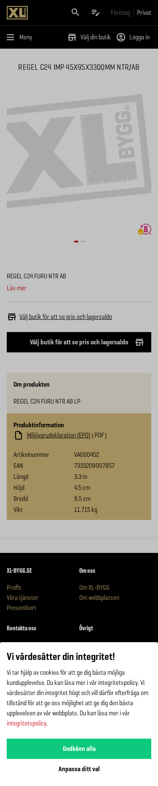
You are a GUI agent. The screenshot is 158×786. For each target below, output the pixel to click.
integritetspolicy (26, 723)
